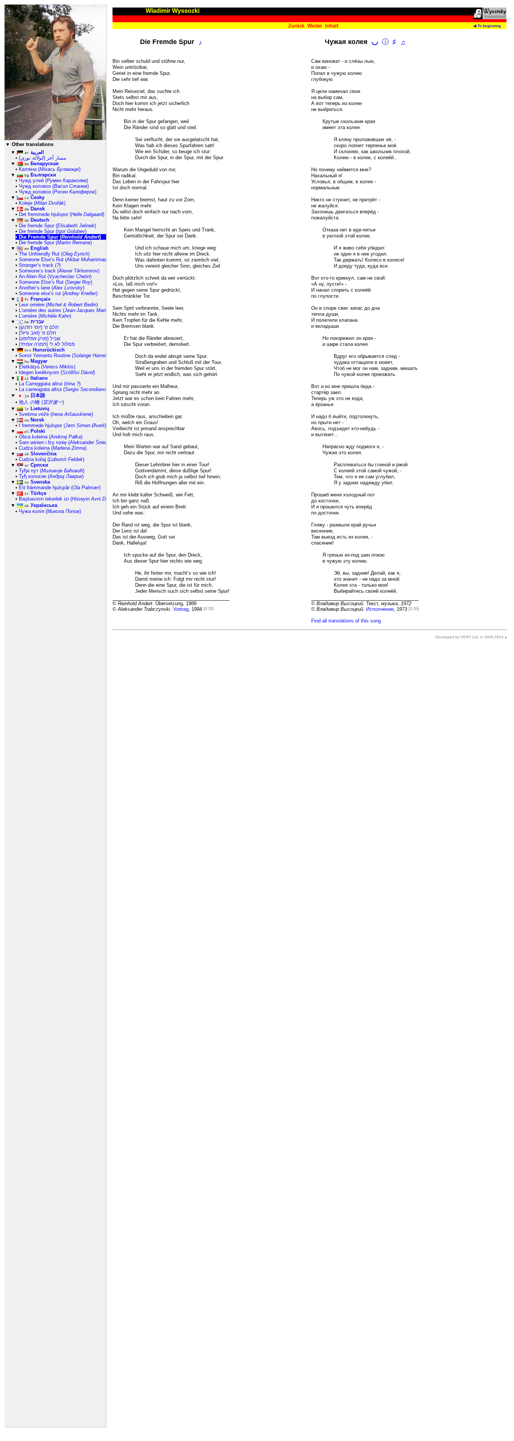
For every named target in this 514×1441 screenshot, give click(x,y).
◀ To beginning (487, 26)
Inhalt (331, 26)
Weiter (314, 26)
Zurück (296, 26)
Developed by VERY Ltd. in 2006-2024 (469, 637)
